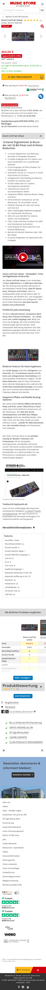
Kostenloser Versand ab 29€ (14, 814)
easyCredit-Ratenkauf (12, 827)
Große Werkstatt (9, 843)
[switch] (16, 893)
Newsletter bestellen (22, 774)
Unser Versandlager (11, 868)
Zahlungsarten (9, 860)
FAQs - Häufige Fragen (12, 810)
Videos (5, 852)
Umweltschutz (9, 872)
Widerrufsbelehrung (21, 978)
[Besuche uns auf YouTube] (28, 987)
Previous (5, 36)
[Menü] (18, 890)
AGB (30, 978)
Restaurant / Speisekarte (13, 847)
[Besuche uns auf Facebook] (19, 987)
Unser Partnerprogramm (13, 831)
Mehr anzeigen (22, 677)
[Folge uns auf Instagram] (23, 987)
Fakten (5, 806)
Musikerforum (10, 975)
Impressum (26, 975)
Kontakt (18, 975)
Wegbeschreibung (10, 880)
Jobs (4, 839)
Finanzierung (8, 823)
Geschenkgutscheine (11, 876)
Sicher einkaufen (10, 864)
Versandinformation (11, 856)
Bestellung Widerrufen (12, 885)
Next (41, 36)
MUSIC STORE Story (11, 835)
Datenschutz (35, 975)
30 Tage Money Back (11, 819)
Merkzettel (10, 707)
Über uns (6, 802)
